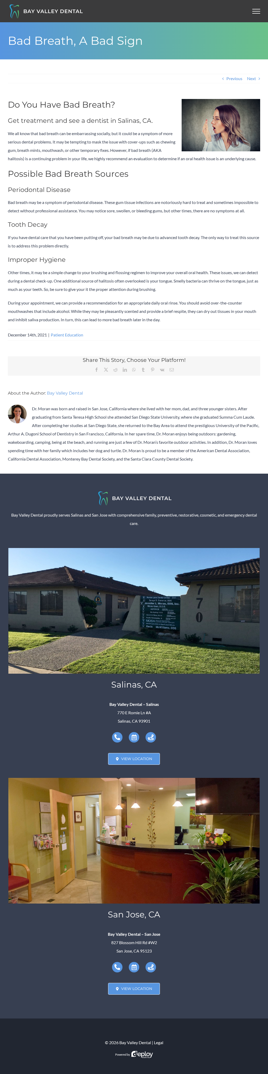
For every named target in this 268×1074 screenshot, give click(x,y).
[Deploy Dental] (142, 1054)
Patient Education (67, 334)
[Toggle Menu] (256, 11)
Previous (234, 78)
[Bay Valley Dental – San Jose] (134, 779)
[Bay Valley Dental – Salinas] (134, 549)
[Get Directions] (151, 737)
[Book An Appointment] (134, 737)
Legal (158, 1042)
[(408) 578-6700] (117, 967)
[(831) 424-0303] (117, 737)
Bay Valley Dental (65, 393)
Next (251, 78)
